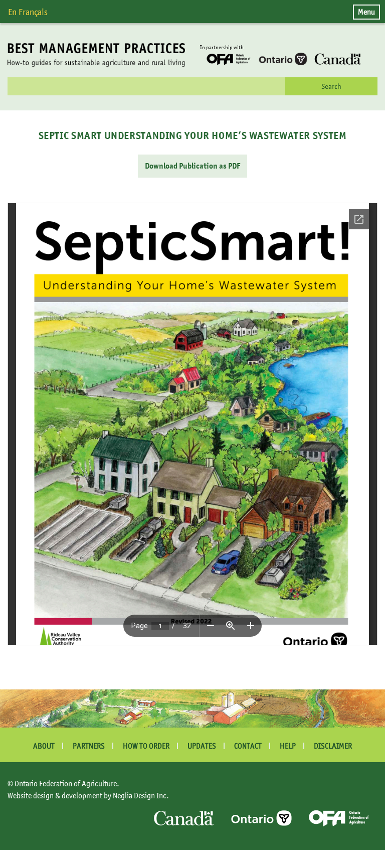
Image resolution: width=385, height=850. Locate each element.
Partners (89, 746)
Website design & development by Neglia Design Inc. (88, 795)
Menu (366, 11)
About (44, 746)
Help (288, 746)
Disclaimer (333, 746)
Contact (248, 746)
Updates (201, 746)
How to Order (146, 746)
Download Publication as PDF (192, 166)
